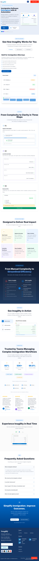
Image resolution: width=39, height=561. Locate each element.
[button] (28, 2)
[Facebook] (2, 551)
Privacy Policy (23, 558)
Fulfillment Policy (35, 558)
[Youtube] (10, 551)
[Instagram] (8, 551)
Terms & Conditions (29, 558)
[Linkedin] (6, 551)
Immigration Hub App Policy (29, 559)
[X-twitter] (4, 551)
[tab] (11, 49)
